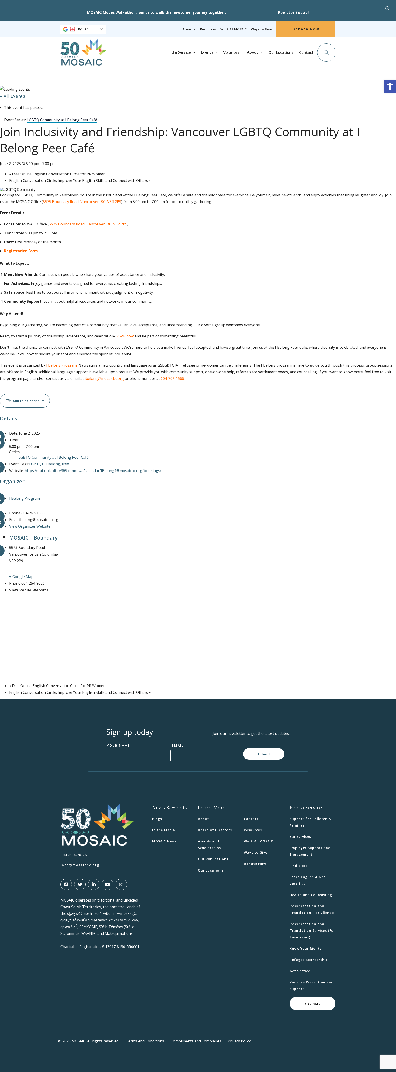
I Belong (53, 463)
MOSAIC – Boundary (33, 537)
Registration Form (21, 250)
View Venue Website (29, 590)
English (82, 29)
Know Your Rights (306, 948)
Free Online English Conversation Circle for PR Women (57, 173)
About (252, 52)
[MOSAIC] (83, 62)
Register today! (293, 12)
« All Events (12, 96)
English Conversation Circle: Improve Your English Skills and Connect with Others (80, 180)
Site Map (313, 1003)
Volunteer (232, 52)
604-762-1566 (172, 378)
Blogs (157, 819)
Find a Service (179, 52)
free (65, 463)
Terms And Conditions (145, 1041)
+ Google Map (21, 576)
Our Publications (213, 859)
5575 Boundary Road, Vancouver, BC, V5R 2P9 (82, 201)
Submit (263, 754)
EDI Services (300, 836)
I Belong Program (24, 498)
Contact (306, 52)
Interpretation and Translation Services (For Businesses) (312, 930)
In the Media (163, 830)
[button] (390, 86)
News (187, 29)
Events (207, 52)
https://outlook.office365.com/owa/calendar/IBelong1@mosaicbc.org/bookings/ (93, 470)
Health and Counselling (311, 895)
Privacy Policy (239, 1041)
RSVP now (125, 336)
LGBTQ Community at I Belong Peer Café (53, 457)
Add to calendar (26, 401)
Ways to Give (261, 29)
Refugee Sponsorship (309, 959)
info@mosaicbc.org (79, 865)
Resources (208, 29)
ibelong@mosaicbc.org (104, 378)
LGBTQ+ (36, 463)
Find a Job (299, 866)
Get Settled (300, 971)
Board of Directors (215, 830)
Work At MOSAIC (233, 29)
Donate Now (305, 29)
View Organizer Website (29, 526)
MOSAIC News (164, 841)
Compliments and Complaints (196, 1041)
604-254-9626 (73, 855)
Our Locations (280, 52)
